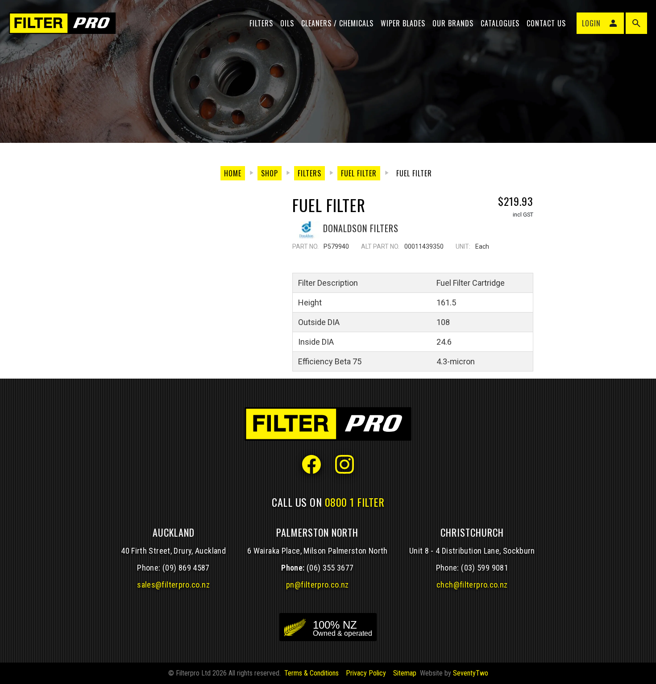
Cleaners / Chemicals (337, 23)
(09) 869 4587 (186, 567)
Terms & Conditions (311, 673)
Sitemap (404, 673)
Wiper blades (403, 23)
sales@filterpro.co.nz (173, 584)
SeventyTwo (470, 673)
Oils (287, 23)
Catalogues (500, 23)
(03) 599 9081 (484, 567)
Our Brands (452, 23)
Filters (261, 23)
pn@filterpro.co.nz (317, 584)
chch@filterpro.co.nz (471, 584)
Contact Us (546, 23)
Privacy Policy (366, 673)
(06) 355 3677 (330, 567)
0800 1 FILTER (355, 502)
